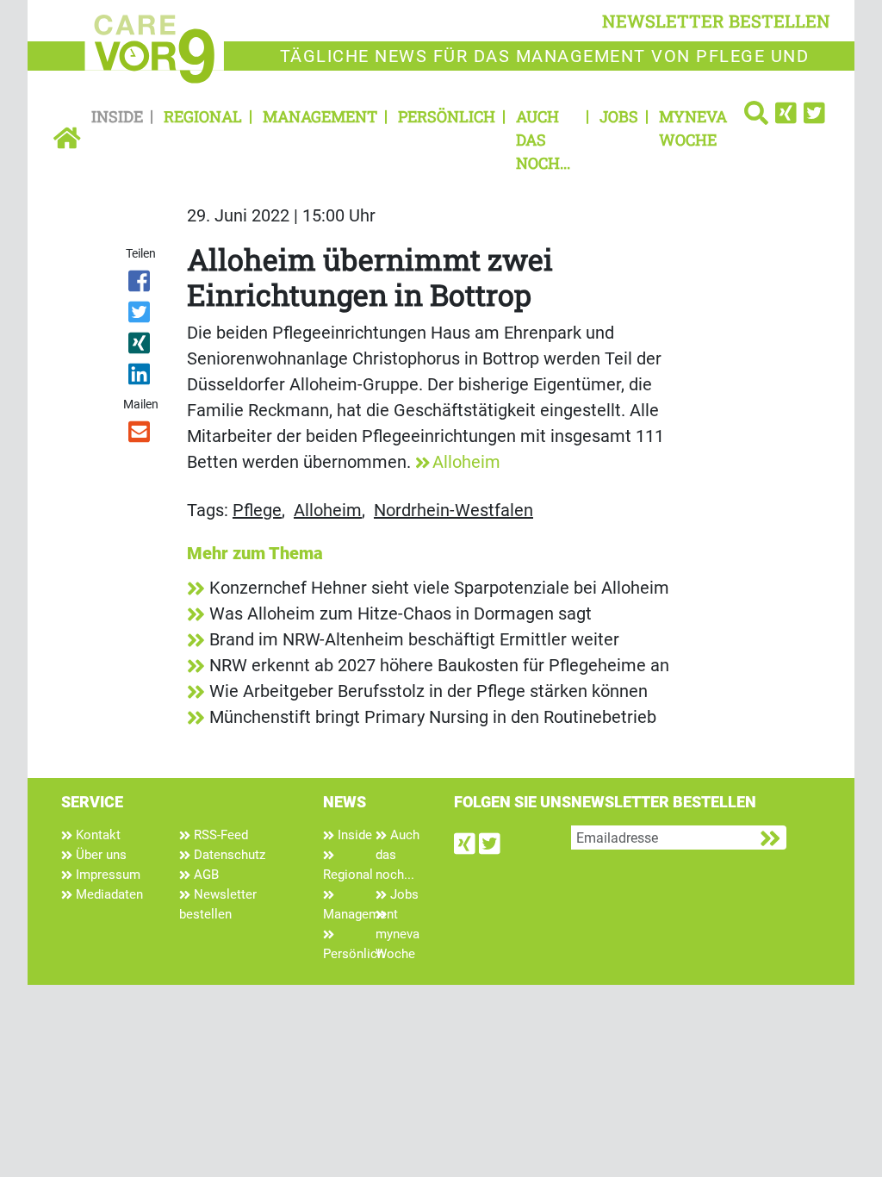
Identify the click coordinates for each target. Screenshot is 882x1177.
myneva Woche (693, 128)
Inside (117, 116)
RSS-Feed (219, 835)
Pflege (257, 510)
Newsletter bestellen (218, 904)
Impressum (106, 874)
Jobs (618, 116)
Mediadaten (107, 894)
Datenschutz (227, 855)
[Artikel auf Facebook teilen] (140, 284)
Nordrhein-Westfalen (453, 510)
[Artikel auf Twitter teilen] (140, 315)
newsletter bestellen (716, 20)
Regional (203, 116)
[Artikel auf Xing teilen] (140, 346)
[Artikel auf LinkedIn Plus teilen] (140, 377)
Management (320, 116)
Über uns (99, 855)
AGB (204, 874)
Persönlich (446, 116)
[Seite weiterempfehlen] (140, 435)
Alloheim (466, 461)
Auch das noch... (543, 139)
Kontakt (96, 835)
